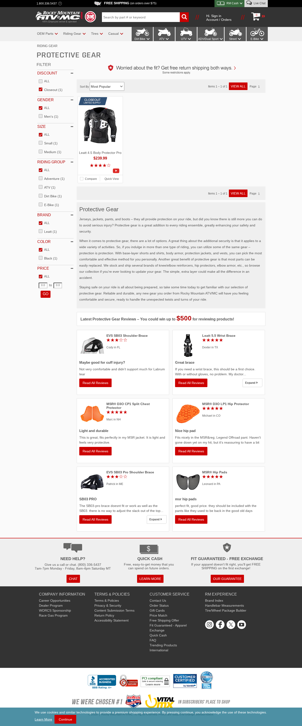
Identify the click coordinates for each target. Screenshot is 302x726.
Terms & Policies (106, 600)
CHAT (73, 579)
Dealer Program (51, 605)
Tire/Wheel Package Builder (225, 610)
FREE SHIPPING (130, 3)
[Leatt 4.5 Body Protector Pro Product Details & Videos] (100, 170)
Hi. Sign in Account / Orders (218, 18)
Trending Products (163, 645)
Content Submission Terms (114, 610)
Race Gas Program (53, 615)
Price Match (158, 615)
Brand (44, 215)
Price (43, 268)
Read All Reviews (95, 383)
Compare (91, 179)
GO (45, 294)
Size (41, 127)
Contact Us (158, 600)
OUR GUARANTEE (227, 579)
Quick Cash (158, 635)
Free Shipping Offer (164, 620)
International (159, 650)
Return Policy (104, 615)
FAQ (153, 640)
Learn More (43, 719)
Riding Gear (47, 46)
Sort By (85, 86)
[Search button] (184, 17)
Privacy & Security (107, 605)
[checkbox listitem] (44, 81)
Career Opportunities (54, 600)
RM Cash (232, 3)
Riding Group (51, 162)
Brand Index (214, 600)
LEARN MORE (150, 579)
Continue (65, 719)
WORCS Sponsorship (55, 610)
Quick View (112, 179)
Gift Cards (157, 610)
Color (44, 242)
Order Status (159, 605)
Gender (45, 100)
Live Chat (259, 3)
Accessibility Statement (111, 620)
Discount (47, 73)
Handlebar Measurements (224, 605)
